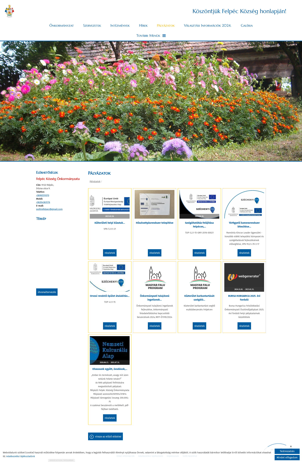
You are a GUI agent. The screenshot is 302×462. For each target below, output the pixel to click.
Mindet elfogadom (287, 457)
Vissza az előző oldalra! (108, 436)
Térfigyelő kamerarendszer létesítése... (244, 224)
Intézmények (120, 25)
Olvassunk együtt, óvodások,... (109, 368)
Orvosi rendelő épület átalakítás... (109, 295)
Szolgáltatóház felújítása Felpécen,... (199, 224)
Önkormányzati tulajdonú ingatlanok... (154, 297)
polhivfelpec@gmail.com (49, 209)
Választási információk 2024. (207, 25)
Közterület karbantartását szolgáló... (199, 297)
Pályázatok (166, 25)
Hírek (143, 25)
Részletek (110, 252)
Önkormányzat (61, 25)
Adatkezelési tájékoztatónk (20, 456)
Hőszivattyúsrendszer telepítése (154, 222)
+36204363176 (43, 202)
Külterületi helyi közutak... (110, 222)
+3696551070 (42, 195)
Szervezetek (92, 25)
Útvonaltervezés (47, 292)
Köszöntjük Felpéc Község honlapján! (239, 11)
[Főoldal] (9, 11)
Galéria (247, 25)
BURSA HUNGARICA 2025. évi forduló (244, 297)
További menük (148, 35)
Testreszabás (287, 451)
